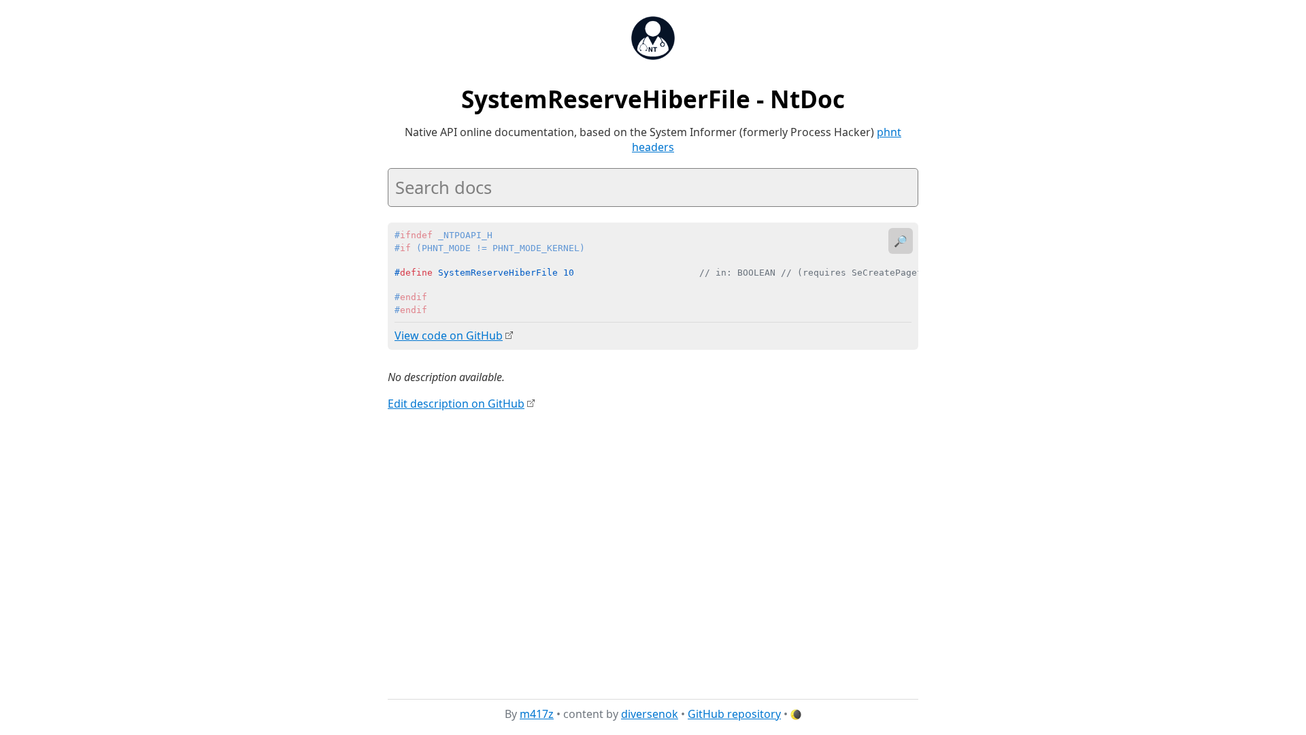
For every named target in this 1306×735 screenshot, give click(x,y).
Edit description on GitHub (456, 403)
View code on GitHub (449, 335)
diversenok (649, 713)
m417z (537, 713)
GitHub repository (734, 713)
